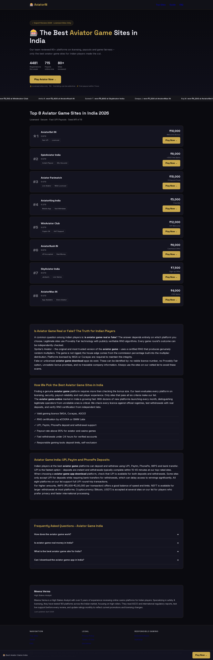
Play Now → (171, 140)
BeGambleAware (141, 636)
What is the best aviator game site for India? (106, 551)
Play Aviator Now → (45, 79)
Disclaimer (86, 643)
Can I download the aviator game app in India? (106, 559)
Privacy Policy (88, 636)
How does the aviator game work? (106, 534)
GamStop (138, 639)
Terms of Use (88, 639)
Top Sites (161, 5)
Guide (173, 5)
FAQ (181, 5)
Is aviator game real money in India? (106, 542)
